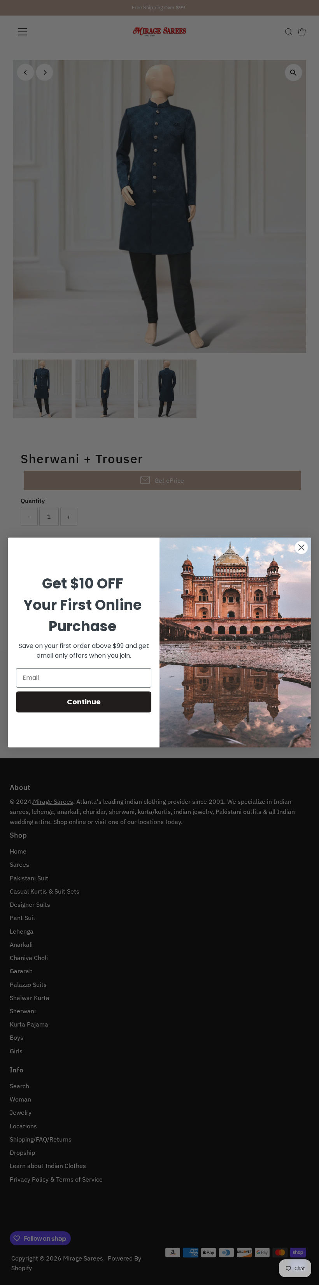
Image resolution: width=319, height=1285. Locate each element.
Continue (84, 702)
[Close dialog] (301, 547)
